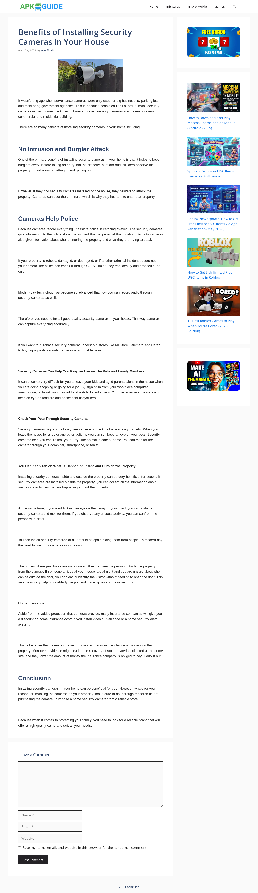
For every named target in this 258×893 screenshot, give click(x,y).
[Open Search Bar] (234, 6)
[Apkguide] (40, 6)
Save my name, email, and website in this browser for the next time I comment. (85, 847)
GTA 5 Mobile (197, 6)
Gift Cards (173, 6)
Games (220, 6)
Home (153, 6)
